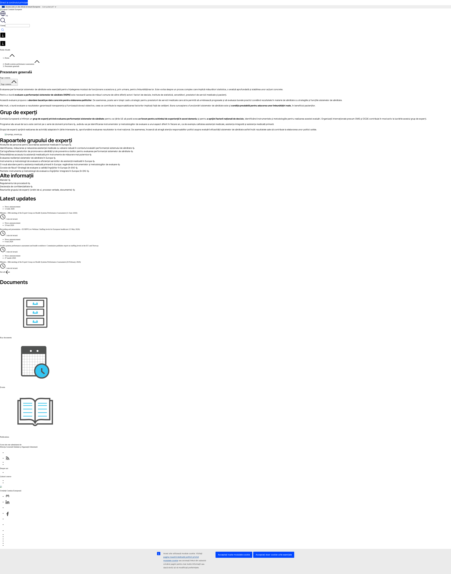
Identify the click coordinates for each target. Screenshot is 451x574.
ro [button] (7, 15)
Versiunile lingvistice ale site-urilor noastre (20, 537)
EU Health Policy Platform (15, 480)
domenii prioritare (64, 124)
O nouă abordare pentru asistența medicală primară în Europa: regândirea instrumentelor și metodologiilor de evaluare (58, 164)
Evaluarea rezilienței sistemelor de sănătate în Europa (26, 158)
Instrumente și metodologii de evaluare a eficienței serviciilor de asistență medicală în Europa (46, 161)
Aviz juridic (9, 543)
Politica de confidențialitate (15, 541)
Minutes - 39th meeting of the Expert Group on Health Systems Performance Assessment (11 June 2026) (38, 213)
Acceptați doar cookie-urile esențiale (274, 554)
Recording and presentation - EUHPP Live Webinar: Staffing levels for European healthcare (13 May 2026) (40, 229)
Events (2, 387)
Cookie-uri (9, 539)
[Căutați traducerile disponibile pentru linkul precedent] (74, 124)
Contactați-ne (10, 530)
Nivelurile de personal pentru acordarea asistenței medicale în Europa (34, 144)
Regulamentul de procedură (13, 183)
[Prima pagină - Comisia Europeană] (11, 9)
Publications (4, 437)
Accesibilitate (10, 545)
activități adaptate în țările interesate (57, 129)
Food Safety (9, 483)
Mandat (4, 180)
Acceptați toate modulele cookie (234, 554)
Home (7, 58)
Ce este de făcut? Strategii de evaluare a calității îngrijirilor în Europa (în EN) (37, 167)
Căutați (2, 26)
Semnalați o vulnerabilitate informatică (19, 534)
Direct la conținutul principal (14, 2)
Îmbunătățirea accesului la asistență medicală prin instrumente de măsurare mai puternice (44, 154)
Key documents (6, 338)
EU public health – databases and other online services (25, 464)
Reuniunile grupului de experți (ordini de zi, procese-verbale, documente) (36, 190)
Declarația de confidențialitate (15, 186)
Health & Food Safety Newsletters (17, 462)
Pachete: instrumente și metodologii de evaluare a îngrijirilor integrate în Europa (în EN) (43, 171)
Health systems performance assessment (19, 64)
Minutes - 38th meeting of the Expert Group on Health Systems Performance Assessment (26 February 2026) (40, 262)
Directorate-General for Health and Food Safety (22, 472)
